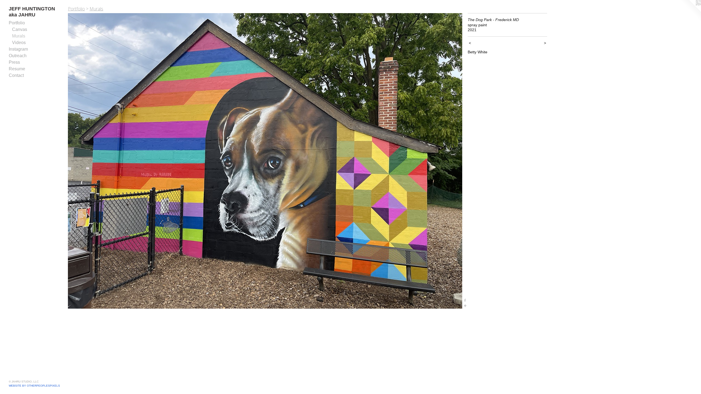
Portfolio (17, 23)
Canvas (19, 29)
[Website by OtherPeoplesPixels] (690, 11)
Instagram (18, 49)
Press (14, 62)
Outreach (18, 55)
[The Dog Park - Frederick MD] (265, 161)
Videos (19, 42)
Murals (18, 36)
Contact (16, 75)
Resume (17, 68)
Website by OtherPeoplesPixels (34, 385)
